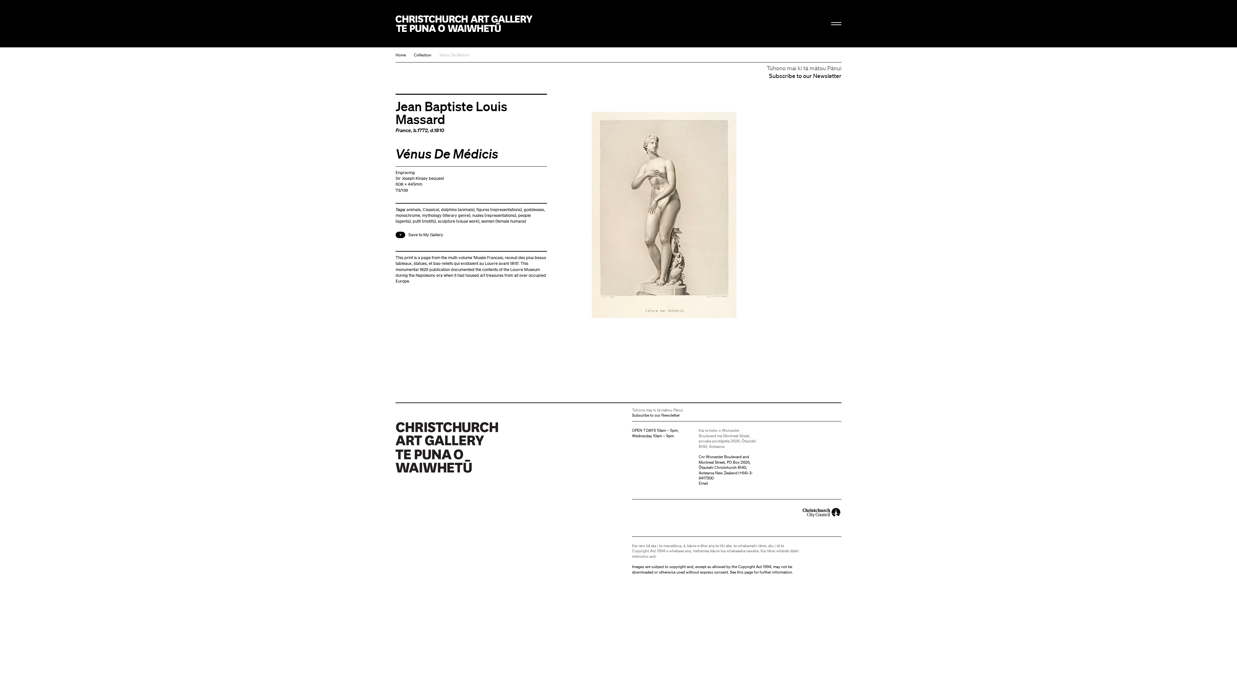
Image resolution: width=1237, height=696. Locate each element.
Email (703, 483)
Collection (422, 55)
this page (745, 572)
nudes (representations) (494, 215)
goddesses (534, 209)
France (403, 130)
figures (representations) (499, 209)
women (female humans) (503, 221)
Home (401, 55)
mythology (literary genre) (446, 215)
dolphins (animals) (458, 209)
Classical (431, 209)
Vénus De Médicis (454, 55)
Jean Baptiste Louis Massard (451, 112)
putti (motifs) (424, 221)
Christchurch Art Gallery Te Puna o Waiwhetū (464, 23)
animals (414, 209)
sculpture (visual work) (458, 221)
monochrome (408, 215)
